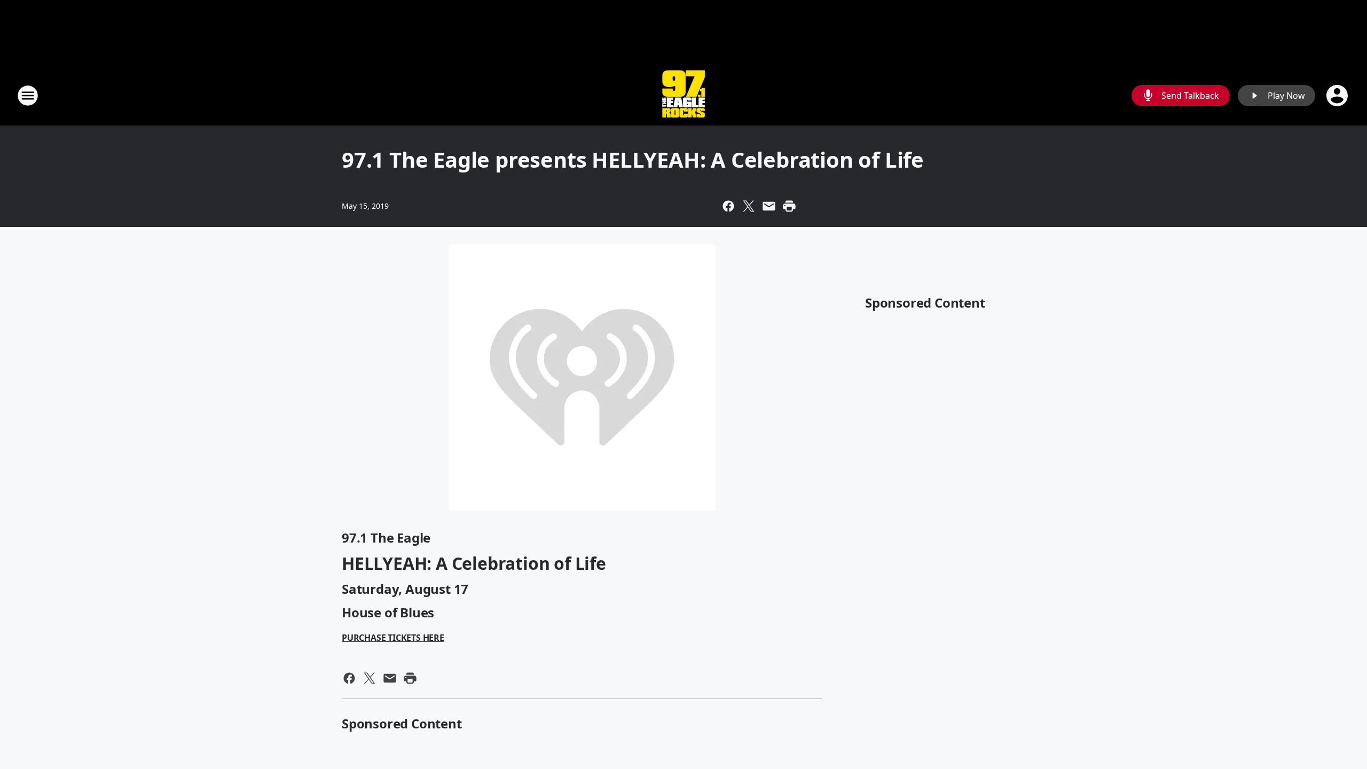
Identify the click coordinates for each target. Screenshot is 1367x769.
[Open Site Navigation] (27, 95)
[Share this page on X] (748, 206)
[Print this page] (789, 206)
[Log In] (1338, 95)
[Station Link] (683, 95)
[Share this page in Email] (768, 206)
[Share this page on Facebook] (728, 206)
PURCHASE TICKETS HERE (393, 638)
